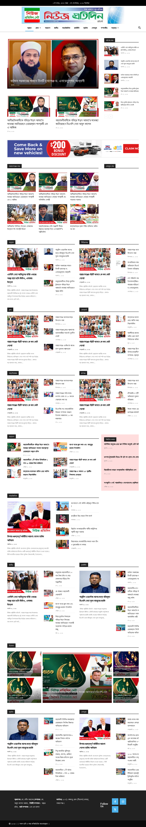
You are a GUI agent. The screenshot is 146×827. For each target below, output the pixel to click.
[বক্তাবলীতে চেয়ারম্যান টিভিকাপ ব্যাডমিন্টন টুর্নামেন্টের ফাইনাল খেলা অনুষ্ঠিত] (120, 771)
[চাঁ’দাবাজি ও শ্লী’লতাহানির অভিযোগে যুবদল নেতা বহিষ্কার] (120, 395)
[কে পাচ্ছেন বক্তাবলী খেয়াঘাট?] (48, 593)
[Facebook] (115, 801)
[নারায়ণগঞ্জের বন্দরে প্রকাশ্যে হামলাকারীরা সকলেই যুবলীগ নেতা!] (48, 331)
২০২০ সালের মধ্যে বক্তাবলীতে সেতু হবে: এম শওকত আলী (136, 757)
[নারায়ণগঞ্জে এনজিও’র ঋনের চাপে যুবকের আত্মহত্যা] (48, 347)
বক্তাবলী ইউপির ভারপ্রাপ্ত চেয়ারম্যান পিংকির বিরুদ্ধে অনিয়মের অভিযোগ (64, 722)
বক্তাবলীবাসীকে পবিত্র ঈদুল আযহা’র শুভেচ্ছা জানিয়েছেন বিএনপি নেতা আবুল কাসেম (77, 122)
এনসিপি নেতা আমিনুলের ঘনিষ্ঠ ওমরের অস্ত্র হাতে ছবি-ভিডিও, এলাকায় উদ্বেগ (21, 278)
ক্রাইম (85, 27)
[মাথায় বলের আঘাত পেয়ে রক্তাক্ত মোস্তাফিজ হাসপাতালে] (120, 721)
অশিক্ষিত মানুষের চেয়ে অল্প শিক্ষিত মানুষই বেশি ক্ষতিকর (123, 444)
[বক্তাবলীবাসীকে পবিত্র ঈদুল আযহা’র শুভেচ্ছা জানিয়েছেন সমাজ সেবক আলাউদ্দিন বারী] (120, 609)
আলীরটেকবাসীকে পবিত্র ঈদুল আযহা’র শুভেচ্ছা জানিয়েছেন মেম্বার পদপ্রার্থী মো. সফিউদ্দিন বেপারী (52, 197)
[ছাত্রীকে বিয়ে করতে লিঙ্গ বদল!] (62, 518)
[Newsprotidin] (73, 15)
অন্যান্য (113, 27)
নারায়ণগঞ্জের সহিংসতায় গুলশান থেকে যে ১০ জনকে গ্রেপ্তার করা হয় (64, 396)
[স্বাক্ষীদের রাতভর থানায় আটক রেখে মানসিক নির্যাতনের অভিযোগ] (120, 334)
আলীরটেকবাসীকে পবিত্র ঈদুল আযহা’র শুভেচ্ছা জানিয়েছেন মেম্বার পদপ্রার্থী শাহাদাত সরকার (83, 197)
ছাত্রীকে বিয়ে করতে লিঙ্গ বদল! (81, 516)
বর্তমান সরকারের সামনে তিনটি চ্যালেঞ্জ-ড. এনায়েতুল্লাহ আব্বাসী (63, 268)
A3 (47, 687)
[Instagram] (123, 801)
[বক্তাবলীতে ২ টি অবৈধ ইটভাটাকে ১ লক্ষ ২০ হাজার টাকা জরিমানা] (14, 462)
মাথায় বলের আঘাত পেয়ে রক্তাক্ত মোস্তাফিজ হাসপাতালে (136, 722)
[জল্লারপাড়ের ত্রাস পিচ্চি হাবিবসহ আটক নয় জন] (84, 214)
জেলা (37, 27)
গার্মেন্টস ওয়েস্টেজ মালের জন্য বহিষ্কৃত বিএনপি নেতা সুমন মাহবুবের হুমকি (64, 252)
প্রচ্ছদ (29, 27)
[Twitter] (115, 809)
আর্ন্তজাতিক (66, 27)
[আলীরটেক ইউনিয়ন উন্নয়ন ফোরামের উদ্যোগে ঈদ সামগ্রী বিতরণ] (21, 214)
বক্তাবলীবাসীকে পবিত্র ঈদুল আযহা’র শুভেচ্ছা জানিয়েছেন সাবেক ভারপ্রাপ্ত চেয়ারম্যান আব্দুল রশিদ (36, 448)
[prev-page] (106, 116)
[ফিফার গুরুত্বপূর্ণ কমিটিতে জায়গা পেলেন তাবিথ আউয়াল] (28, 517)
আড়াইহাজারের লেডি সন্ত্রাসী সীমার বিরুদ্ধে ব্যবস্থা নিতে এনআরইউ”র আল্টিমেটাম (51, 229)
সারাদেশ (47, 27)
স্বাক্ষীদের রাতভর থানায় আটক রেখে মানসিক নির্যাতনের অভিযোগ (135, 336)
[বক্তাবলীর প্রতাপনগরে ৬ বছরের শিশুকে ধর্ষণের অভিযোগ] (48, 737)
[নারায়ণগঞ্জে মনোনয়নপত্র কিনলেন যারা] (120, 251)
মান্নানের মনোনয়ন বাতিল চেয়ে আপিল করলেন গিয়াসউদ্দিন (136, 320)
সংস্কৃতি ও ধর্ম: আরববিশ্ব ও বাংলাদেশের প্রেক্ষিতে (121, 482)
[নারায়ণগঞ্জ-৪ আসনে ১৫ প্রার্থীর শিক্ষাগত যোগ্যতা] (60, 473)
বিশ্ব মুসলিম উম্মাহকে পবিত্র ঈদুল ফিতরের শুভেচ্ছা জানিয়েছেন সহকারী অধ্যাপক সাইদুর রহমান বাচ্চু (64, 623)
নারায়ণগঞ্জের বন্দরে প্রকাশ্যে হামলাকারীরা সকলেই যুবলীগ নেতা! (65, 332)
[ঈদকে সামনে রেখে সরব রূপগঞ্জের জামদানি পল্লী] (120, 410)
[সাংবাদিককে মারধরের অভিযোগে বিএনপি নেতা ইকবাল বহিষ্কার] (120, 264)
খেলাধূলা (94, 27)
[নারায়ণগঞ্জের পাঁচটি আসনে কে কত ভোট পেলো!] (94, 259)
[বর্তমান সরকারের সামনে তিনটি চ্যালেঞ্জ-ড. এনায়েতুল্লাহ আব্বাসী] (111, 79)
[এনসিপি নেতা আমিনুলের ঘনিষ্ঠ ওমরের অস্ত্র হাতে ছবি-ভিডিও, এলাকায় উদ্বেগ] (111, 51)
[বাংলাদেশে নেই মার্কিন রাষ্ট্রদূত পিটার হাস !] (62, 506)
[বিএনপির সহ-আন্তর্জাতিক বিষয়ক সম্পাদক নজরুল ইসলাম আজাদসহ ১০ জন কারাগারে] (48, 410)
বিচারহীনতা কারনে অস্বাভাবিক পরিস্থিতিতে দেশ (120, 470)
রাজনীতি (76, 27)
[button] (139, 28)
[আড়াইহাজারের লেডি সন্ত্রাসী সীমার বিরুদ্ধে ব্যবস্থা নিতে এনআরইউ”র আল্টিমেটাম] (53, 214)
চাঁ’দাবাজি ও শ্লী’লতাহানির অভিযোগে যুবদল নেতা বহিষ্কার (136, 396)
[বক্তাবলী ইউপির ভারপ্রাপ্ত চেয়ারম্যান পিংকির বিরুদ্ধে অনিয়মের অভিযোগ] (120, 628)
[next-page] (110, 116)
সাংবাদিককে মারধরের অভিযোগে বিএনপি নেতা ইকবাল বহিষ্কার (135, 265)
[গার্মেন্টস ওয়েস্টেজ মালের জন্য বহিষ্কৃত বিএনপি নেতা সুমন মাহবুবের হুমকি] (111, 65)
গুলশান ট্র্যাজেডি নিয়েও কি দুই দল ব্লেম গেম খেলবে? (122, 457)
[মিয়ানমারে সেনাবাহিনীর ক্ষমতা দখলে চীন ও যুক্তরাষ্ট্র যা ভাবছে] (62, 544)
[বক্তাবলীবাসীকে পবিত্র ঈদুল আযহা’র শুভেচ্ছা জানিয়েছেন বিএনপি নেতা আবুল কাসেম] (77, 106)
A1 (9, 450)
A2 (55, 450)
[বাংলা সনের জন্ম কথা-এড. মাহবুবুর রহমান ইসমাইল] (60, 446)
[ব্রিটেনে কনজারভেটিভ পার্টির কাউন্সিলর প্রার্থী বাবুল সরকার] (62, 531)
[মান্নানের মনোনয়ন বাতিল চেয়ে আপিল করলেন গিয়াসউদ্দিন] (120, 319)
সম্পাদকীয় (104, 27)
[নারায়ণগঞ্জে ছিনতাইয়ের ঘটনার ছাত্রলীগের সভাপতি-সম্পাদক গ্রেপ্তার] (120, 350)
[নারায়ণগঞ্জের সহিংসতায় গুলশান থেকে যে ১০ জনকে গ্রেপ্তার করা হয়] (48, 395)
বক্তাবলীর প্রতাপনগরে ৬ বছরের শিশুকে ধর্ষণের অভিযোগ (63, 738)
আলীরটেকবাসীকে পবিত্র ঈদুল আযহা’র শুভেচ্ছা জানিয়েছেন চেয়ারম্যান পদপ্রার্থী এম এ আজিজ (27, 124)
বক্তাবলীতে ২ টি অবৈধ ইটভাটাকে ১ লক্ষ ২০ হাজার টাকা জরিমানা (64, 773)
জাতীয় (56, 27)
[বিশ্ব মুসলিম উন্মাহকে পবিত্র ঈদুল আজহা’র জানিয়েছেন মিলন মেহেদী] (111, 106)
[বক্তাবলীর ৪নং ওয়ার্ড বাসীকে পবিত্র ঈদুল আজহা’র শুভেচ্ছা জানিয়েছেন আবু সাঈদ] (120, 590)
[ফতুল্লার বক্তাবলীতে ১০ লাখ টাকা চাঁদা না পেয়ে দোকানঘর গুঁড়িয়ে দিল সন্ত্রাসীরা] (48, 574)
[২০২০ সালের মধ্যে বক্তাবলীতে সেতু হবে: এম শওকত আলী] (120, 756)
